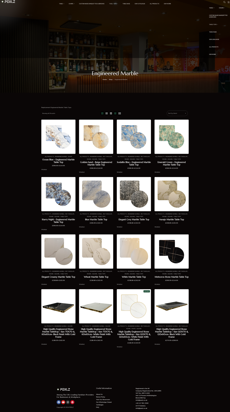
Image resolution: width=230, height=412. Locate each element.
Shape (70, 156)
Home (105, 79)
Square (94, 159)
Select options (58, 150)
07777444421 (141, 406)
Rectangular (107, 156)
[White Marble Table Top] (134, 251)
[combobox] (177, 113)
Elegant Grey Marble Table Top (134, 219)
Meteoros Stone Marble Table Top (172, 277)
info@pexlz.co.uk (141, 408)
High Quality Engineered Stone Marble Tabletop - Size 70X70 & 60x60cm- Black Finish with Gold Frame (58, 333)
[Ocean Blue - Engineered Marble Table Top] (58, 137)
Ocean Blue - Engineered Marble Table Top (58, 161)
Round (89, 159)
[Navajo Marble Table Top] (172, 194)
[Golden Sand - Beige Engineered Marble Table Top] (96, 137)
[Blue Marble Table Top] (96, 194)
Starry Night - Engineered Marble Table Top (58, 220)
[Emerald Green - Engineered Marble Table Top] (172, 137)
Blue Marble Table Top (96, 219)
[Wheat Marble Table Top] (96, 251)
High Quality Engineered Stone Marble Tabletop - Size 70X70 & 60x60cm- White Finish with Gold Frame (96, 333)
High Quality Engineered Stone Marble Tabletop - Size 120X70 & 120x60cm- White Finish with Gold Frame (133, 335)
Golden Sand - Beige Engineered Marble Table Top (96, 163)
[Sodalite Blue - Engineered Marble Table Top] (134, 137)
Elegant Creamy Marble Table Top (58, 277)
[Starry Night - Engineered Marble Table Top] (58, 194)
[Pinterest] (72, 402)
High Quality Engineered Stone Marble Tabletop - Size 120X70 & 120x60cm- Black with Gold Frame (171, 333)
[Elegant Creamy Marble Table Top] (58, 251)
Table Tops (101, 159)
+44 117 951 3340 (142, 403)
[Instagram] (68, 402)
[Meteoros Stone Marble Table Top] (172, 251)
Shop (110, 79)
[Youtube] (63, 402)
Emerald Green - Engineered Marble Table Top (172, 163)
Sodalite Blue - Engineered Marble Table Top (134, 163)
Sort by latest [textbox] (172, 113)
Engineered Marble (61, 156)
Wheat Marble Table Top (96, 277)
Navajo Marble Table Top (171, 219)
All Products (49, 156)
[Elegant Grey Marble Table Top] (134, 194)
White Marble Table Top (134, 277)
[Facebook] (59, 402)
